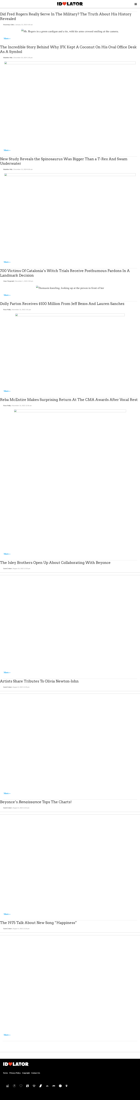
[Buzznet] (14, 1085)
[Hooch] (33, 1085)
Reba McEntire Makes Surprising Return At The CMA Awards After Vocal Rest (69, 400)
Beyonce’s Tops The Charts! (36, 802)
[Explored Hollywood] (66, 1085)
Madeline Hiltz (7, 57)
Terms (5, 1073)
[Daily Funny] (60, 1085)
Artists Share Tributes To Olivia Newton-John (39, 681)
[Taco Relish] (46, 1085)
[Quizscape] (53, 1085)
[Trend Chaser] (40, 1085)
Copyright (26, 1073)
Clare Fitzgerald (8, 281)
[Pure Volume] (7, 1085)
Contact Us (35, 1073)
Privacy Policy (15, 1073)
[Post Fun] (20, 1085)
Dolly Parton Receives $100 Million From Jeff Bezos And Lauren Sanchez (62, 304)
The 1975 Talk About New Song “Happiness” (38, 923)
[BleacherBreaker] (27, 1085)
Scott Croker (7, 568)
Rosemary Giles (8, 24)
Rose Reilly (7, 309)
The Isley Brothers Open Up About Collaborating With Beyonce (55, 562)
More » (7, 38)
